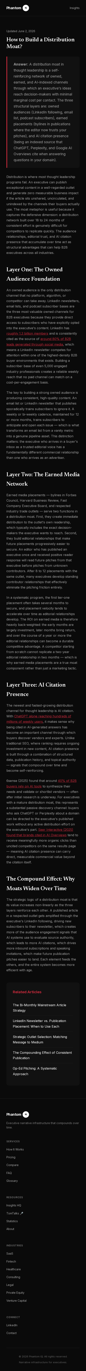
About (10, 1229)
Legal (10, 1284)
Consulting (13, 1277)
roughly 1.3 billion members (27, 333)
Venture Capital (16, 1300)
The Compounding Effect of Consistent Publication (42, 1055)
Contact (11, 1333)
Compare (12, 1165)
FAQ (9, 1173)
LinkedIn (11, 1325)
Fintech (11, 1261)
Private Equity (15, 1292)
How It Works (15, 1149)
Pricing (10, 1157)
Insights (75, 8)
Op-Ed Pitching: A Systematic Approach (35, 1071)
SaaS (9, 1253)
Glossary (12, 1180)
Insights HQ (13, 1205)
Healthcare (13, 1269)
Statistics (12, 1221)
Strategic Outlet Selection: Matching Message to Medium (40, 1039)
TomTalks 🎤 (14, 1213)
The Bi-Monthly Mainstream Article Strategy (39, 1007)
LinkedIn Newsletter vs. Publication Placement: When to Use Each (39, 1023)
